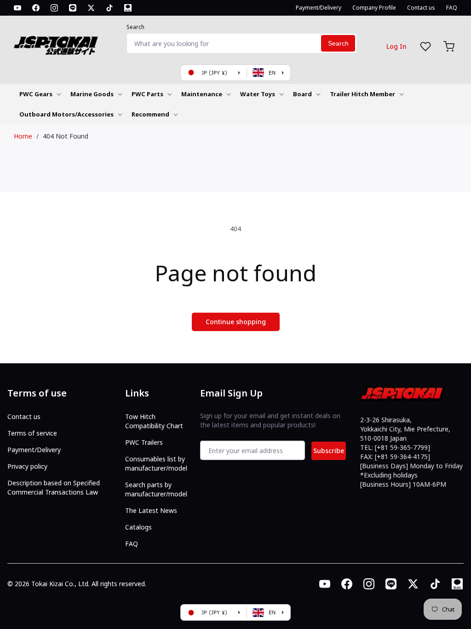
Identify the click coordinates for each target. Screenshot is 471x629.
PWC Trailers (144, 442)
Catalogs (138, 527)
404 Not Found (65, 136)
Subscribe (328, 450)
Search (135, 27)
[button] (448, 46)
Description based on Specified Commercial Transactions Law (53, 487)
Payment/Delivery (34, 449)
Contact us (23, 416)
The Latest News (151, 510)
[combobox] (241, 43)
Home (23, 136)
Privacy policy (27, 466)
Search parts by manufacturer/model (156, 489)
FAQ (131, 543)
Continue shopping (236, 321)
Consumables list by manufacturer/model (156, 463)
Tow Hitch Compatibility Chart (154, 421)
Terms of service (32, 433)
